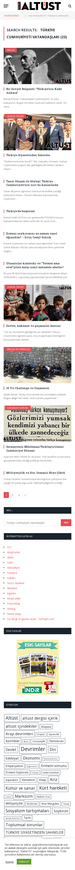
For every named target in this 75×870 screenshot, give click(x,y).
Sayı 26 (11, 50)
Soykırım (61, 810)
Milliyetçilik (14, 803)
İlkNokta (12, 588)
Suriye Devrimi (12, 818)
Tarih (27, 818)
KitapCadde (14, 598)
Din (53, 749)
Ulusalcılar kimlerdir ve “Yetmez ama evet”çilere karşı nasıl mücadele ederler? (35, 265)
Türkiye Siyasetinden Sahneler (28, 155)
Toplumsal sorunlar (24, 824)
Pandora (12, 573)
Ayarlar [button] (9, 861)
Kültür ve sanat (20, 788)
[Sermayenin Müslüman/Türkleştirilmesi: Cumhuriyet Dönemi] (37, 424)
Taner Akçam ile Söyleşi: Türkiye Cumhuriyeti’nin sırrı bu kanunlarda (32, 183)
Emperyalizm (14, 766)
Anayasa (46, 726)
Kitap (42, 780)
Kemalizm (28, 780)
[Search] (69, 6)
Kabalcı (11, 578)
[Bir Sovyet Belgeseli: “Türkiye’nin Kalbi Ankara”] (37, 66)
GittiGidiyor (13, 567)
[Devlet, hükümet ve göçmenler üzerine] (37, 303)
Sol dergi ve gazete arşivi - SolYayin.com (30, 619)
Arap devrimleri (19, 733)
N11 (9, 547)
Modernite (32, 803)
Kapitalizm (11, 780)
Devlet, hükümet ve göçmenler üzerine (33, 326)
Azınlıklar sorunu (18, 407)
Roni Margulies (50, 803)
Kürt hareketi (53, 788)
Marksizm (24, 796)
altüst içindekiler (21, 726)
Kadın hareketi (51, 772)
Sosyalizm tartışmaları (27, 811)
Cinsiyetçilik (38, 741)
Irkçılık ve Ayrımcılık (18, 349)
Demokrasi (56, 741)
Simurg (11, 608)
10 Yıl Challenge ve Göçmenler (27, 388)
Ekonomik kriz (51, 759)
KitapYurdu (13, 552)
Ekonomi (31, 758)
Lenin (8, 797)
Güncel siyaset (15, 116)
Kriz (53, 779)
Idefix (10, 557)
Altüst (12, 718)
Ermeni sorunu (54, 765)
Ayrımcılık (54, 734)
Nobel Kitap (14, 614)
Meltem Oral (43, 796)
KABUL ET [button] (24, 861)
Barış (26, 741)
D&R (10, 562)
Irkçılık (35, 772)
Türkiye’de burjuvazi (20, 211)
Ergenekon (32, 766)
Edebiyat (12, 758)
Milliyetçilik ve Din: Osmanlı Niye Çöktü (35, 472)
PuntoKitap (13, 603)
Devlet (11, 749)
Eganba (11, 593)
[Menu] (6, 6)
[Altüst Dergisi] (39, 6)
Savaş (66, 803)
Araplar (41, 734)
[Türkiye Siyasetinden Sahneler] (37, 132)
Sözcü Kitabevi (15, 583)
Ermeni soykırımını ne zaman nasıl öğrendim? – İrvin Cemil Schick (31, 235)
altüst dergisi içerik (40, 718)
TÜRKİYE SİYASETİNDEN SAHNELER (34, 832)
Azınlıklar (13, 741)
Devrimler (33, 749)
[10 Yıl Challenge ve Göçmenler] (37, 365)
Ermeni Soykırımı (17, 772)
